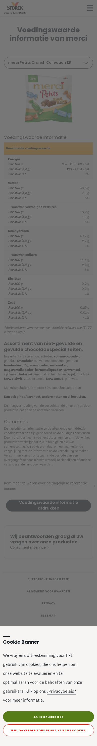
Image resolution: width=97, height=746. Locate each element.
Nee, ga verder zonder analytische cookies (48, 730)
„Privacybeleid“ (61, 691)
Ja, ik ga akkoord (48, 717)
